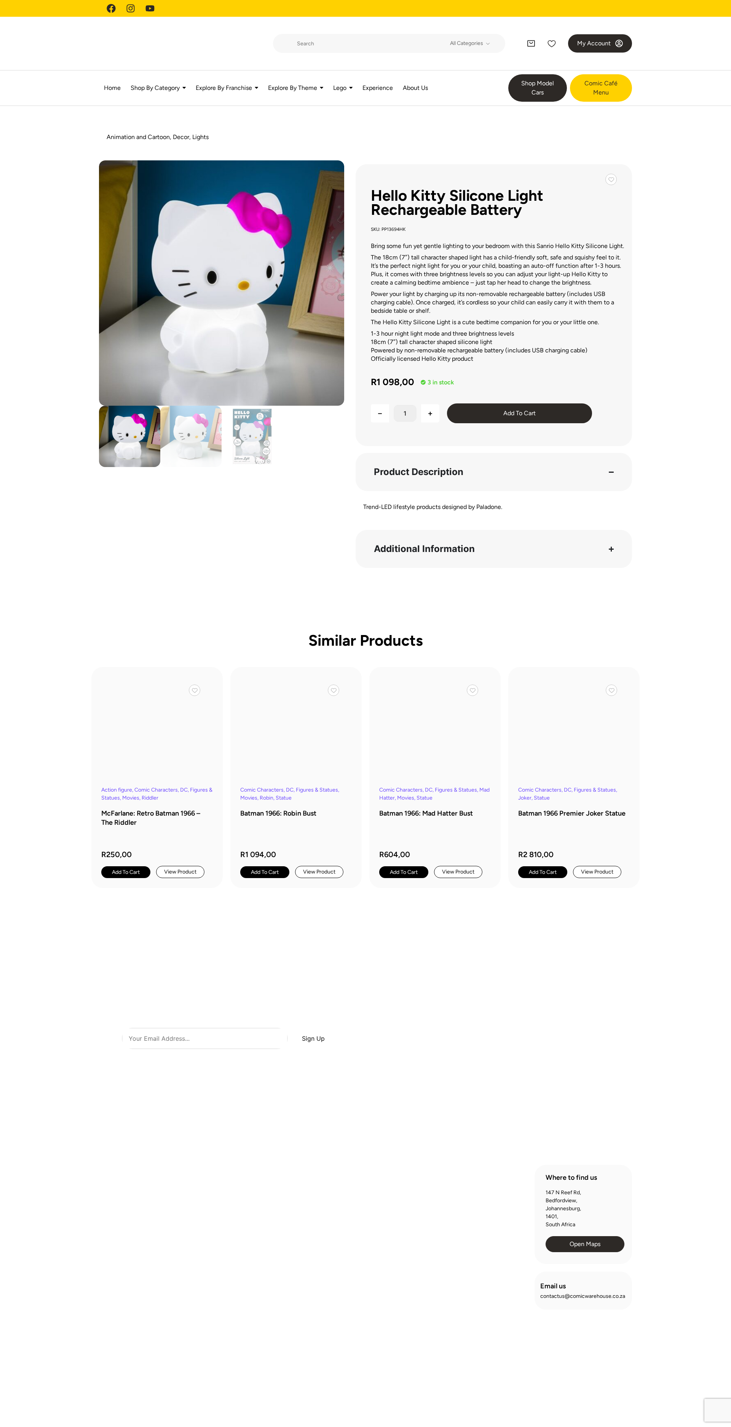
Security (617, 1388)
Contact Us (347, 1245)
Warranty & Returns (357, 1231)
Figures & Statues (317, 790)
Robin (266, 798)
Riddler (150, 798)
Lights (200, 137)
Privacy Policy (520, 1388)
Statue (284, 798)
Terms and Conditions (571, 1388)
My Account (462, 1217)
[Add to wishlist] (611, 179)
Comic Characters (156, 790)
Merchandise (235, 1335)
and (265, 1058)
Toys (224, 1362)
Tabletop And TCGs (242, 1348)
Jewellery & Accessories (248, 1307)
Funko (226, 1280)
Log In (455, 1204)
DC (184, 790)
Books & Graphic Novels (248, 1225)
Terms (255, 1058)
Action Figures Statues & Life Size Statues (248, 1194)
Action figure (116, 790)
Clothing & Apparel (241, 1252)
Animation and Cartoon (138, 137)
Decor (181, 137)
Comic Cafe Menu (355, 1204)
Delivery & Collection (358, 1217)
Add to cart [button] (126, 872)
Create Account (467, 1190)
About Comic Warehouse (363, 1190)
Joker (524, 798)
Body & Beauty (236, 1239)
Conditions (282, 1058)
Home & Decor (237, 1294)
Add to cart (519, 413)
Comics (228, 1266)
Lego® (227, 1321)
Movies (130, 798)
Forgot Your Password (474, 1231)
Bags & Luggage (238, 1211)
